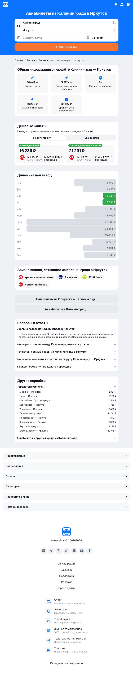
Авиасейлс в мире (17, 496)
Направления (14, 466)
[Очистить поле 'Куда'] (114, 30)
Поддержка (66, 576)
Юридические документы (66, 663)
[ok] (89, 551)
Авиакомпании (15, 455)
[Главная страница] (5, 4)
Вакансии (67, 569)
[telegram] (51, 551)
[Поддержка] (128, 4)
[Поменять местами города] (114, 22)
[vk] (44, 551)
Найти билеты (66, 47)
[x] (59, 551)
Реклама (66, 582)
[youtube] (82, 551)
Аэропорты (13, 486)
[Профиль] (122, 4)
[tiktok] (66, 551)
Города (10, 476)
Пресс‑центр (66, 588)
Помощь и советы (17, 507)
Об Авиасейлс (66, 563)
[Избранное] (116, 4)
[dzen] (74, 551)
